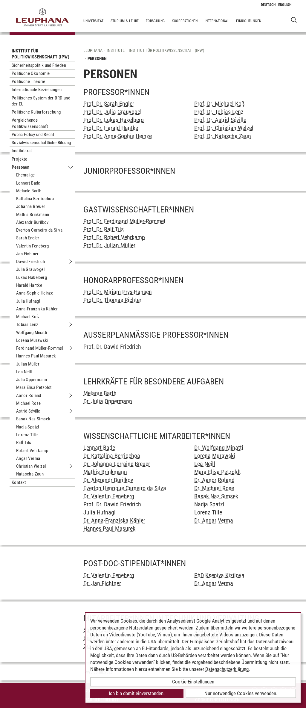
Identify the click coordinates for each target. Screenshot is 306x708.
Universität (93, 21)
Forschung (155, 21)
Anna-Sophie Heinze (34, 293)
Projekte (19, 159)
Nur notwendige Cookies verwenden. (240, 693)
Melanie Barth (28, 191)
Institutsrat (22, 150)
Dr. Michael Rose (214, 488)
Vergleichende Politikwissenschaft (30, 123)
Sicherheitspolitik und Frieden (39, 65)
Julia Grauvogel (30, 269)
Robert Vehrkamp (32, 450)
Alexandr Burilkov (32, 222)
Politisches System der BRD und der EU (41, 101)
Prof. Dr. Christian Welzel (223, 128)
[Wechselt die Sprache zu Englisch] (285, 5)
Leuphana (92, 50)
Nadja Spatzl (27, 427)
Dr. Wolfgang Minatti (218, 447)
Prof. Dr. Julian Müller (109, 245)
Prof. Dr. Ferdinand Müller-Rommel (124, 221)
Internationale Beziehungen (37, 89)
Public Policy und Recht (33, 134)
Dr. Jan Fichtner (102, 583)
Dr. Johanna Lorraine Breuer (116, 463)
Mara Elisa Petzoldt (34, 387)
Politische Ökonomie (31, 73)
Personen (20, 167)
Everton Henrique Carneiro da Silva (124, 488)
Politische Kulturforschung (36, 112)
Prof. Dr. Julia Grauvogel (112, 111)
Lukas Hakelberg (31, 277)
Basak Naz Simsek (33, 419)
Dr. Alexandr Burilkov (108, 480)
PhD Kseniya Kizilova (219, 575)
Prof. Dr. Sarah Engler (108, 103)
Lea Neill (24, 372)
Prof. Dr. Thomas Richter (112, 300)
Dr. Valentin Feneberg (108, 496)
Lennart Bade (28, 183)
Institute (116, 50)
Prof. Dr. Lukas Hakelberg (113, 119)
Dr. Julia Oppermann (107, 401)
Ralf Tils (23, 442)
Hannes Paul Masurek (36, 356)
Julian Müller (27, 364)
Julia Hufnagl (28, 301)
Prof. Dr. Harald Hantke (110, 128)
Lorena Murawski (32, 340)
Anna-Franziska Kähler (37, 309)
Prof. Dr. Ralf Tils (103, 229)
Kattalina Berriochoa (35, 198)
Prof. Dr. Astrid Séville (220, 119)
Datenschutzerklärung (227, 669)
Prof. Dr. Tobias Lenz (219, 111)
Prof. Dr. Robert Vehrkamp (114, 237)
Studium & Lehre (125, 21)
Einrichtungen (248, 21)
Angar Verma (28, 458)
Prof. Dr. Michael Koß (219, 103)
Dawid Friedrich (30, 261)
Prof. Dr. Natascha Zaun (222, 136)
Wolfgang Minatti (31, 332)
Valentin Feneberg (32, 246)
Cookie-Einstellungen (193, 682)
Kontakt (19, 482)
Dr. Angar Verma (213, 520)
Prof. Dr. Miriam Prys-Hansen (117, 291)
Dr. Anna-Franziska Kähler (114, 520)
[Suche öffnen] (294, 19)
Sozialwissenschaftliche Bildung (41, 142)
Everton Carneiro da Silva (39, 230)
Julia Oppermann (31, 379)
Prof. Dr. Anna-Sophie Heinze (117, 136)
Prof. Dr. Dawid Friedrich (112, 346)
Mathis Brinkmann (32, 214)
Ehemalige (25, 175)
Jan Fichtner (27, 253)
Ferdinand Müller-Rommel (39, 348)
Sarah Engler (27, 238)
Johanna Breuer (30, 206)
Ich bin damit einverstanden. (137, 693)
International (217, 21)
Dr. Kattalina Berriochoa (111, 455)
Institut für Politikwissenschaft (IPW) (40, 54)
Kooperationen (185, 21)
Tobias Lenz (27, 324)
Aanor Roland (28, 395)
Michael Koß (27, 316)
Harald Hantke (29, 285)
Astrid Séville (28, 411)
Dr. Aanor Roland (214, 480)
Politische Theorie (28, 81)
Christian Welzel (31, 466)
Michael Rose (28, 403)
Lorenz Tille (27, 434)
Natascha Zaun (30, 474)
